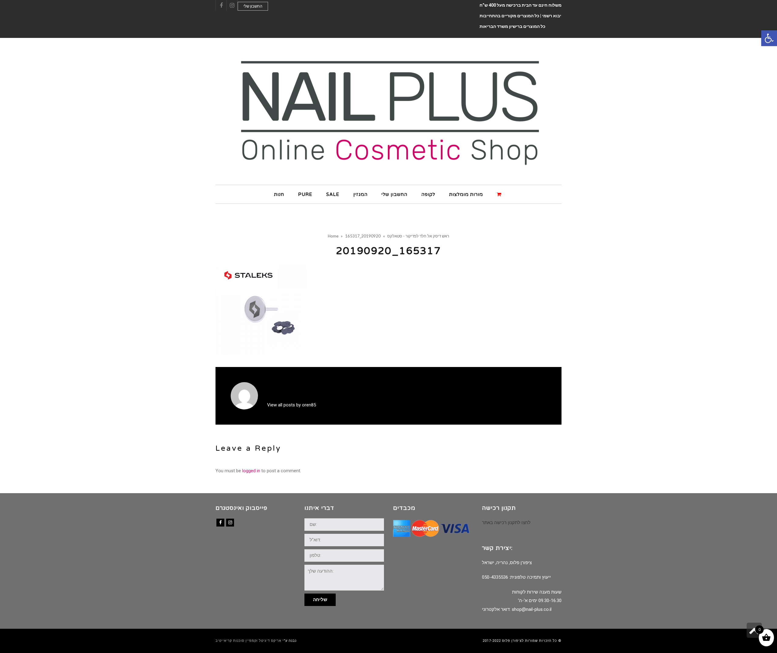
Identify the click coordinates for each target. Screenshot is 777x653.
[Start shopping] (499, 194)
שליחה (320, 599)
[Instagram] (230, 523)
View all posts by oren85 (291, 405)
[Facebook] (220, 523)
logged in (251, 470)
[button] (769, 38)
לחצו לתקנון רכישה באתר (506, 522)
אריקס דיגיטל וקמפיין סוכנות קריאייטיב (248, 641)
